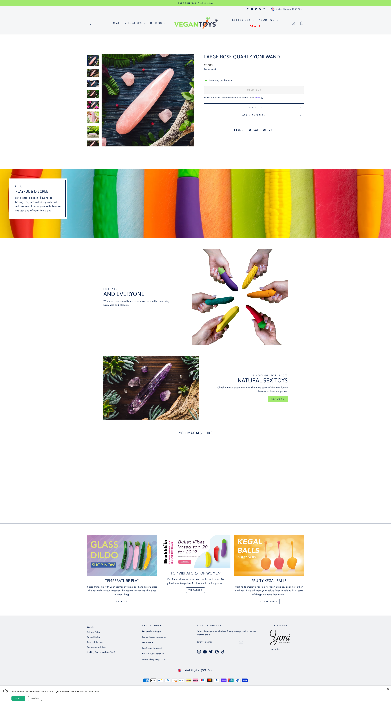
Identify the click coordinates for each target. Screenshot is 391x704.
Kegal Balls (269, 601)
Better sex (242, 20)
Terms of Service (94, 642)
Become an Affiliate (96, 647)
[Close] (387, 688)
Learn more (93, 691)
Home (115, 23)
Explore (277, 398)
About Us (267, 20)
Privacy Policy (93, 632)
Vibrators (134, 23)
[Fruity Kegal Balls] (269, 555)
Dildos (156, 23)
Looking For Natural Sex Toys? (101, 652)
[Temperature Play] (122, 555)
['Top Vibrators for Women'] (196, 551)
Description (254, 107)
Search (90, 626)
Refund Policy (93, 637)
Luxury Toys (275, 649)
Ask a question (254, 115)
